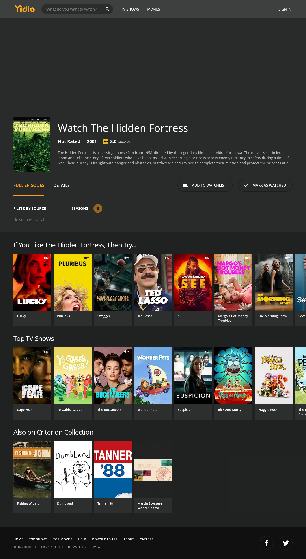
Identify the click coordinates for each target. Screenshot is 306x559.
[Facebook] (267, 543)
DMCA (96, 547)
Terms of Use (77, 547)
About (128, 539)
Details (61, 185)
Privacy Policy (52, 547)
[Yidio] (25, 10)
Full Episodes (28, 185)
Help (82, 539)
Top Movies (62, 539)
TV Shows (130, 9)
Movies (153, 9)
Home (18, 539)
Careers (146, 539)
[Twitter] (286, 543)
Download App (105, 539)
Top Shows (38, 539)
